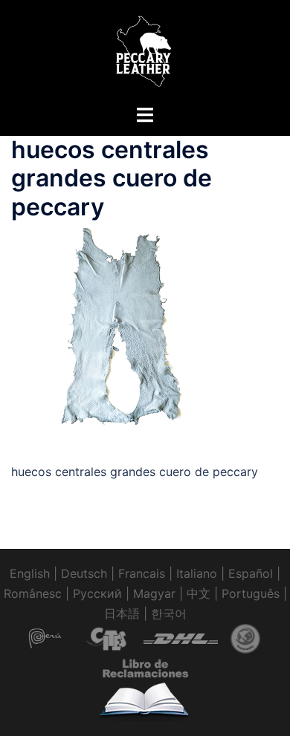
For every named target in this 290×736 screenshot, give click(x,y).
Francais (141, 573)
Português (251, 593)
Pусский (97, 593)
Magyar (154, 593)
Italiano (196, 573)
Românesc (33, 593)
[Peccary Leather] (145, 50)
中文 (198, 593)
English (30, 573)
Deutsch (84, 573)
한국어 (169, 613)
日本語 (122, 613)
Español (250, 573)
